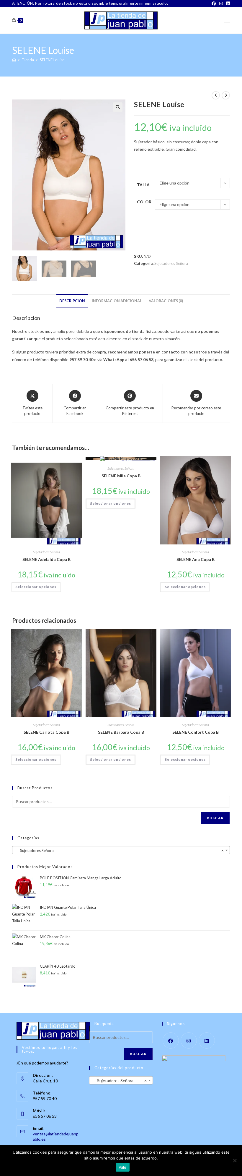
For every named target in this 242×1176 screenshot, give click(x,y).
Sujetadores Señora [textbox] (119, 850)
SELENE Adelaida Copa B (46, 559)
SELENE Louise (52, 59)
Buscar (215, 818)
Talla (143, 184)
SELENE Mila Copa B (121, 475)
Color (144, 201)
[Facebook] (214, 3)
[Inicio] (14, 59)
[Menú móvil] (227, 20)
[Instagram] (221, 3)
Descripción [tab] (72, 301)
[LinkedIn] (227, 3)
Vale (123, 1167)
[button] (117, 107)
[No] (235, 1160)
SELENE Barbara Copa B (121, 732)
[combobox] (121, 850)
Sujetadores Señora (171, 263)
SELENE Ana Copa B (195, 559)
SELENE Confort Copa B (195, 732)
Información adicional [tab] (117, 301)
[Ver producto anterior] (216, 95)
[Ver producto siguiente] (226, 95)
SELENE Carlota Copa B (46, 732)
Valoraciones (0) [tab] (166, 301)
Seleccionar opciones (35, 586)
